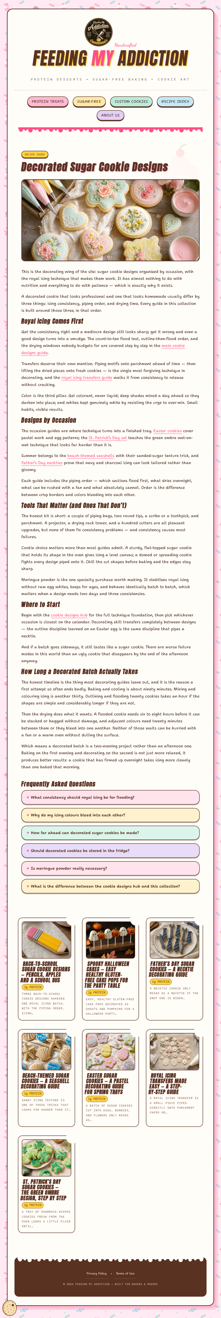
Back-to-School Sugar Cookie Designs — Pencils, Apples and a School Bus (45, 972)
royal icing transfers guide (86, 377)
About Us (110, 115)
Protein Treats (48, 101)
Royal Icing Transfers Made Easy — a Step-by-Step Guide (168, 1084)
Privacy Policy (97, 1273)
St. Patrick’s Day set (108, 437)
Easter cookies (167, 430)
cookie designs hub (69, 615)
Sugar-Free (89, 101)
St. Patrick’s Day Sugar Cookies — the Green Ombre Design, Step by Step (43, 1190)
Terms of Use (125, 1273)
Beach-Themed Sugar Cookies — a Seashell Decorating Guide (45, 1081)
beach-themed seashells (90, 455)
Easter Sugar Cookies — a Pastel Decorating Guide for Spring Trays (106, 1084)
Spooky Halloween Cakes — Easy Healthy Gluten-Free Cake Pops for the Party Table (107, 974)
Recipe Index (175, 101)
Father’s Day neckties (42, 462)
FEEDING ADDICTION (110, 58)
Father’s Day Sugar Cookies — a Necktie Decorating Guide (171, 969)
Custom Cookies (131, 101)
